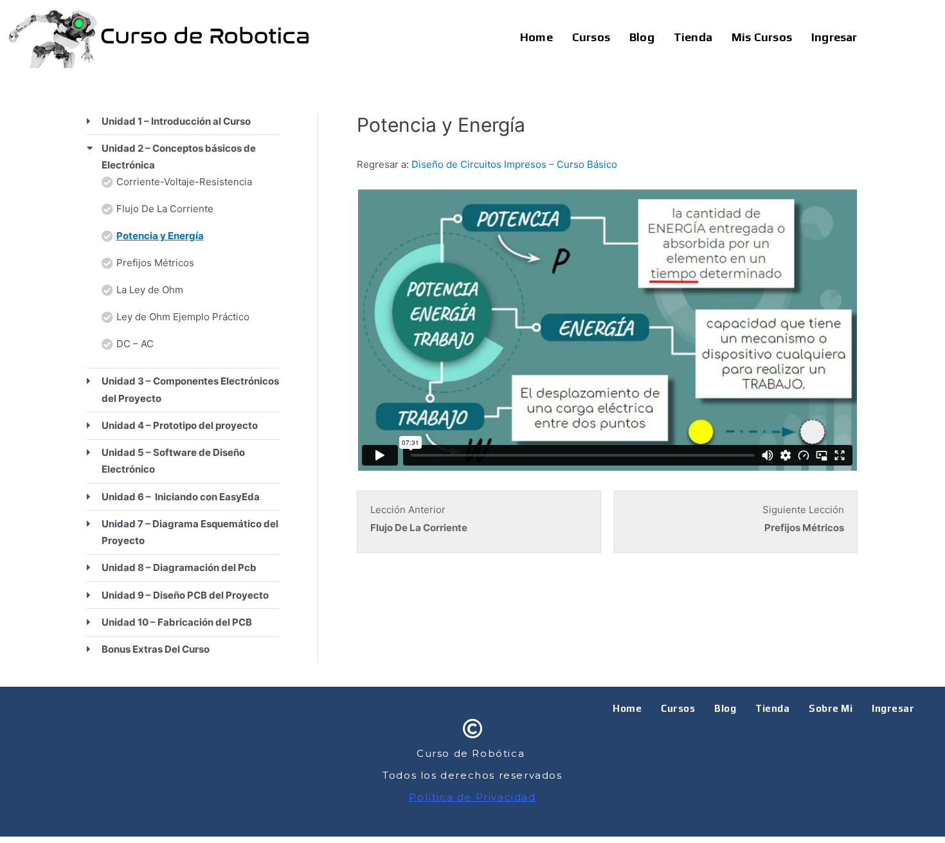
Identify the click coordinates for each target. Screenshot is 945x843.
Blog (641, 37)
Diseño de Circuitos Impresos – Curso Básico (514, 164)
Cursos (591, 37)
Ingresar (834, 37)
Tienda (693, 37)
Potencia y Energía (160, 236)
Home (536, 37)
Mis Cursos (762, 37)
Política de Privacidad (472, 797)
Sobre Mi (830, 708)
